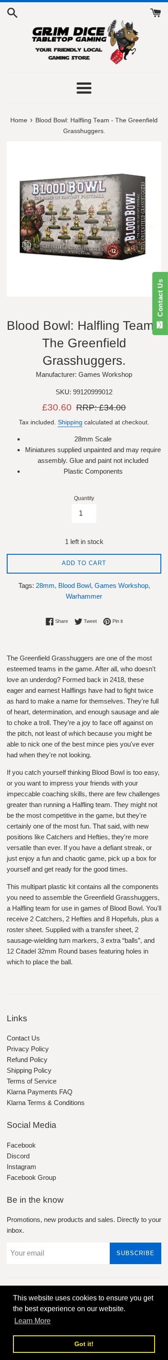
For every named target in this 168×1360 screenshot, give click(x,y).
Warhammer (84, 596)
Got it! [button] (84, 1343)
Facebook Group (31, 1177)
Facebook (21, 1145)
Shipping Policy (29, 1070)
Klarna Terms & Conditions (46, 1102)
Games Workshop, (122, 585)
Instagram (21, 1166)
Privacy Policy (28, 1049)
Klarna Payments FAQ (40, 1092)
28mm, (46, 585)
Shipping (70, 422)
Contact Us (23, 1038)
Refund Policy (27, 1059)
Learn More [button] (32, 1321)
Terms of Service (31, 1081)
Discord (18, 1156)
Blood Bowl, (75, 585)
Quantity (84, 498)
